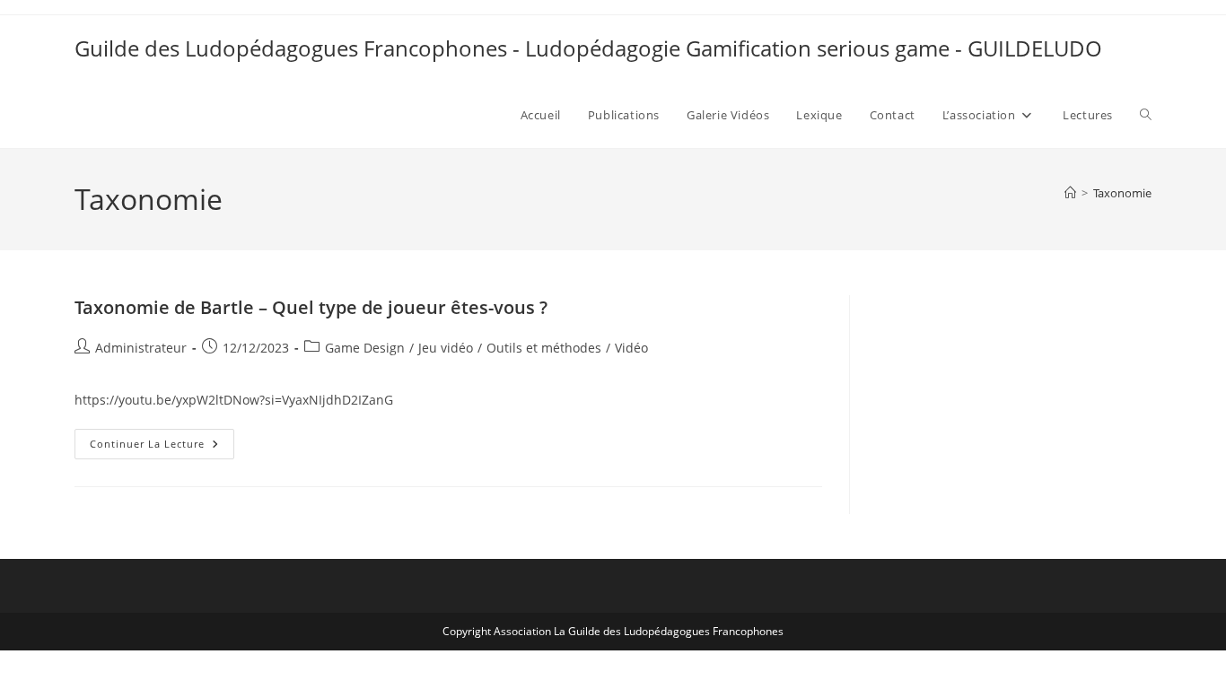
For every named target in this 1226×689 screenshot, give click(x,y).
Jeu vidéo (445, 347)
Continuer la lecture (162, 447)
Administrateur (141, 347)
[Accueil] (1070, 193)
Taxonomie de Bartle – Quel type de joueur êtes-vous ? (310, 307)
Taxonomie (1122, 193)
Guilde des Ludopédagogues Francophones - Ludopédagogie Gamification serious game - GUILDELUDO (588, 48)
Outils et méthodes (543, 347)
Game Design (365, 347)
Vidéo (631, 347)
